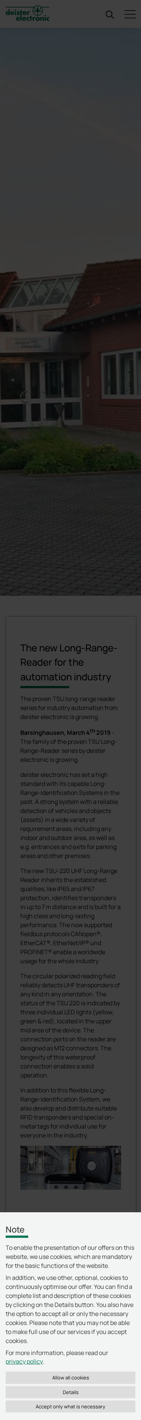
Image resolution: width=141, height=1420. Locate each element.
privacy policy (24, 1361)
